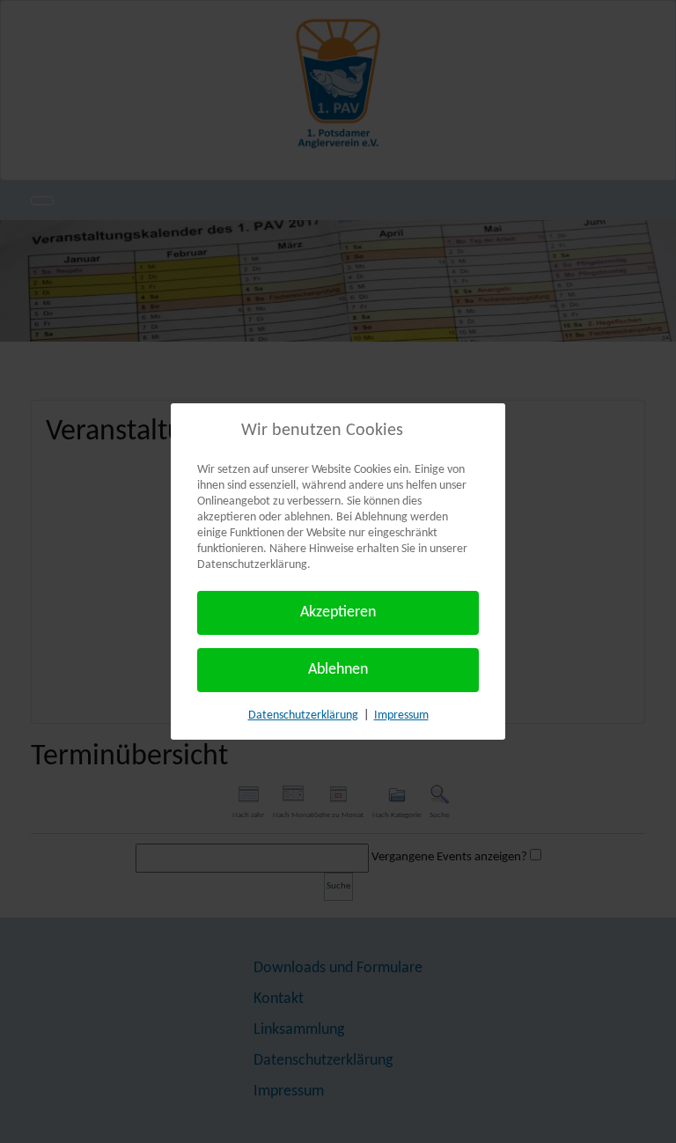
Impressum (401, 715)
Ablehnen (338, 669)
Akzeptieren (338, 612)
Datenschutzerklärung (303, 715)
